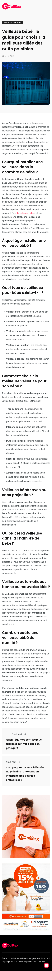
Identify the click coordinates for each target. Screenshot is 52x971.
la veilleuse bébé (25, 213)
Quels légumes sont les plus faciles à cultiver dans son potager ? (24, 744)
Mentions (31, 962)
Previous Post (19, 734)
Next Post (11, 762)
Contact (41, 962)
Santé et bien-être (12, 23)
